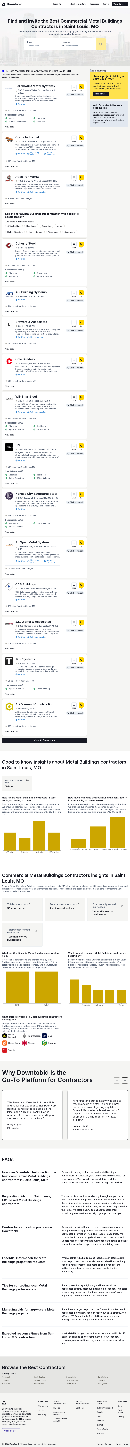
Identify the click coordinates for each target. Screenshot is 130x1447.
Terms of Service (104, 1444)
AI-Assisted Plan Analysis (60, 1420)
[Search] (101, 44)
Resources (94, 4)
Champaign (102, 1380)
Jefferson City (40, 1380)
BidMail (100, 1425)
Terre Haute (39, 1383)
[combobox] (29, 46)
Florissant (6, 1377)
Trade (29, 42)
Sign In (41, 1410)
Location (66, 42)
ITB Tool (57, 1408)
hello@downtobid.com (47, 1444)
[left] (117, 1080)
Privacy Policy (122, 1444)
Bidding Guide (121, 1411)
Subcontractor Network (59, 1413)
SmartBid (100, 1412)
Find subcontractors (77, 4)
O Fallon (5, 1380)
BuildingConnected (105, 1408)
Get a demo (118, 4)
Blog (120, 1406)
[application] (32, 836)
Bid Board (80, 1408)
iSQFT (99, 1416)
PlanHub (100, 1421)
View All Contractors (44, 740)
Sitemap (121, 1417)
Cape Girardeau (72, 1380)
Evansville (6, 1383)
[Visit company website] (74, 86)
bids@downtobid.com (104, 115)
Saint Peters (103, 1377)
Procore (100, 1433)
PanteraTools (102, 1429)
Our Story (42, 1414)
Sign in (106, 4)
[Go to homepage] (15, 4)
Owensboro (71, 1383)
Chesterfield (71, 1377)
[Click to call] (81, 86)
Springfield (102, 1383)
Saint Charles (39, 1377)
